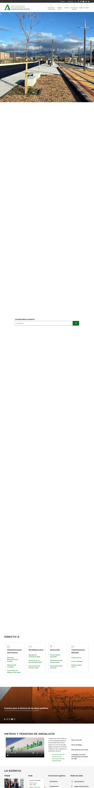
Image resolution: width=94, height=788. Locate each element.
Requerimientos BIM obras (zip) (56, 667)
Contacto (62, 1)
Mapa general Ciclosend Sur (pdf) (34, 656)
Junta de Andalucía (7, 7)
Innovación (55, 649)
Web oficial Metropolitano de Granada (12, 659)
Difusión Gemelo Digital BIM (55, 656)
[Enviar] (76, 323)
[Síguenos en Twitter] (78, 1)
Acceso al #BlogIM (76, 661)
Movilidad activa (36, 649)
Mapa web (70, 1)
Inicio (25, 7)
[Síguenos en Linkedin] (88, 1)
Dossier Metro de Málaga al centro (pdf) (14, 671)
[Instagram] (86, 1)
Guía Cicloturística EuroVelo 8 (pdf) (34, 667)
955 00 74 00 (37, 787)
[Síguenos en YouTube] (83, 1)
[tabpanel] (15, 659)
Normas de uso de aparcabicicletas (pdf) (35, 661)
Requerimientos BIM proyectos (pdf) (56, 661)
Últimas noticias (76, 658)
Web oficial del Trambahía (11, 666)
